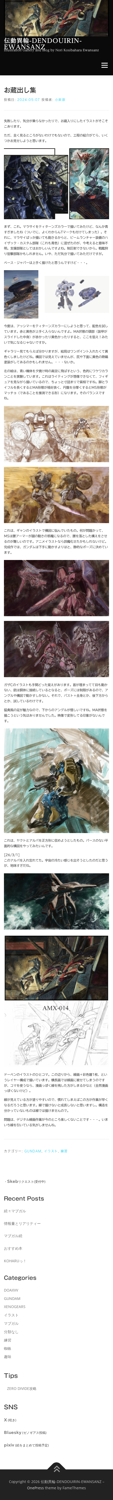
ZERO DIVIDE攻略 (22, 1388)
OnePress (35, 1487)
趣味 (7, 1356)
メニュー (104, 65)
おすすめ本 (13, 1248)
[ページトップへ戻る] (56, 1469)
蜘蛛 (7, 1348)
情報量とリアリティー (22, 1223)
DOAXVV (11, 1290)
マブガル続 (13, 1235)
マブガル (11, 1323)
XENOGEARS (14, 1306)
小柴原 (60, 99)
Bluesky (12, 1432)
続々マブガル (15, 1210)
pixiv (9, 1445)
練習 (64, 1151)
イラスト (51, 1151)
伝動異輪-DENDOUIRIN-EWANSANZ (43, 44)
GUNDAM (33, 1151)
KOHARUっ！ (15, 1260)
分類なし (11, 1331)
